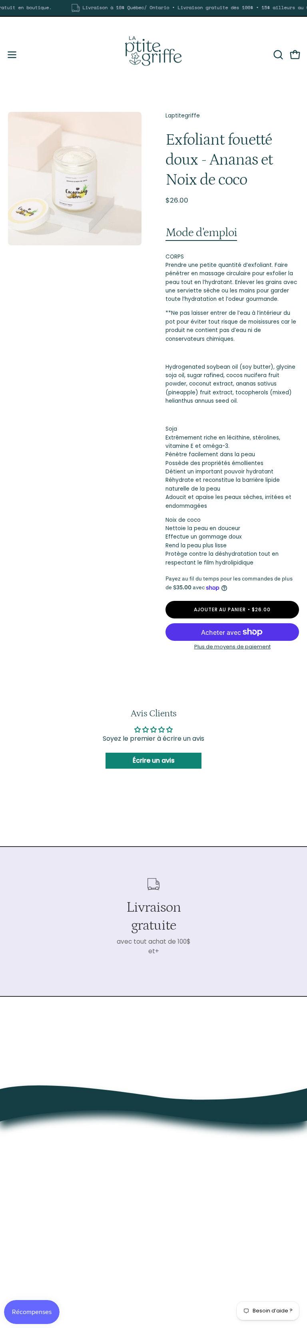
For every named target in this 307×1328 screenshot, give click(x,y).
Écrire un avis (154, 760)
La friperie (175, 1242)
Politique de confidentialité (201, 1292)
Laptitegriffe (182, 115)
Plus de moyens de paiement (232, 646)
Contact (174, 1280)
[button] (277, 54)
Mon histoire (179, 1267)
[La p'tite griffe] (153, 55)
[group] (153, 8)
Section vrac (180, 1254)
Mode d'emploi (201, 232)
